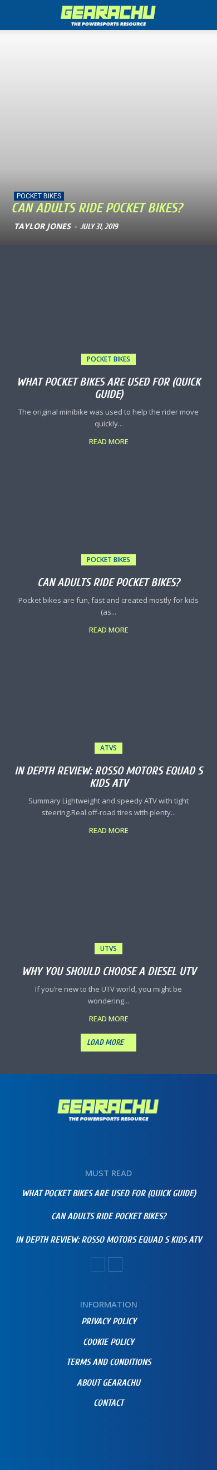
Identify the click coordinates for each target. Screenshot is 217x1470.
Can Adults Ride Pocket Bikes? (96, 208)
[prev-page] (98, 1264)
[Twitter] (154, 1432)
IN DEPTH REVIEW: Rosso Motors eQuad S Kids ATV (108, 776)
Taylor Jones (42, 226)
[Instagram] (93, 1432)
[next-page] (115, 1264)
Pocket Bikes (39, 196)
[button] (201, 15)
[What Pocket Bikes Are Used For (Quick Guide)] (108, 316)
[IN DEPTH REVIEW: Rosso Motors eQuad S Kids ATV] (108, 705)
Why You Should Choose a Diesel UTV (109, 971)
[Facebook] (62, 1432)
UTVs (108, 948)
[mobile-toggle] (19, 15)
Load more (105, 1042)
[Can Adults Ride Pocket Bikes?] (108, 133)
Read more (109, 441)
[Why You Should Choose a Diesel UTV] (108, 905)
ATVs (108, 748)
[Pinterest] (123, 1432)
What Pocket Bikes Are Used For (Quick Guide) (108, 388)
